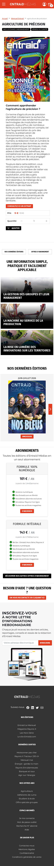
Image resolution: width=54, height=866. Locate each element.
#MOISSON (27, 436)
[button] (50, 409)
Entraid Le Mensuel (27, 725)
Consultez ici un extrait (19, 206)
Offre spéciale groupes (27, 802)
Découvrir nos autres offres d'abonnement (27, 576)
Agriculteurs (27, 791)
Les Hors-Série (27, 733)
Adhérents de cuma (26, 795)
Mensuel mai (27, 760)
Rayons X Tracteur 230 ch (27, 756)
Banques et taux (27, 771)
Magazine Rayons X (26, 729)
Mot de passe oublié (26, 822)
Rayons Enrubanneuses (27, 767)
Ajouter (16, 228)
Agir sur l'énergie (26, 775)
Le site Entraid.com (26, 736)
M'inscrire (45, 643)
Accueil (5, 18)
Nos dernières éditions (14, 252)
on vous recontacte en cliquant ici (27, 598)
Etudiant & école (27, 798)
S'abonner (27, 511)
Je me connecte (26, 818)
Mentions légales (27, 849)
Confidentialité (27, 853)
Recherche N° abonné (26, 826)
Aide (27, 829)
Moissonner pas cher (27, 752)
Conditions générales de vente (26, 857)
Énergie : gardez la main (27, 764)
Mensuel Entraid (17, 18)
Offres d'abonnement (40, 252)
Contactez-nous (26, 845)
